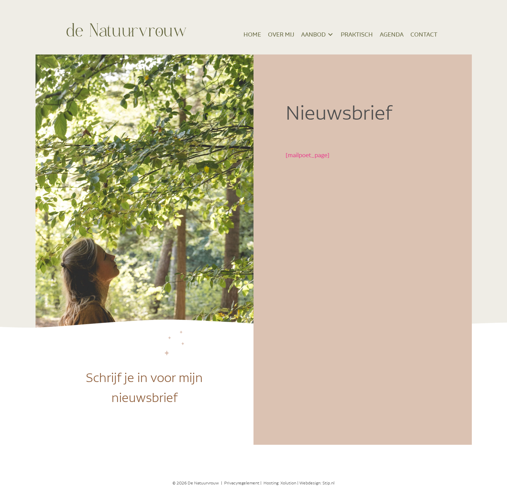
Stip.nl (328, 483)
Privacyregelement (241, 483)
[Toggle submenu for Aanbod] (330, 34)
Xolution (288, 483)
